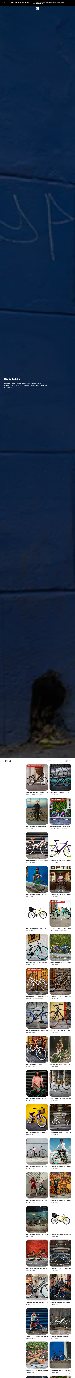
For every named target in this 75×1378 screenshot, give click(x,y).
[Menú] (2, 8)
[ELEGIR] (45, 787)
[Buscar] (6, 8)
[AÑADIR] (68, 1127)
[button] (59, 761)
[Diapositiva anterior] (4, 3)
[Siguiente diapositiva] (69, 3)
